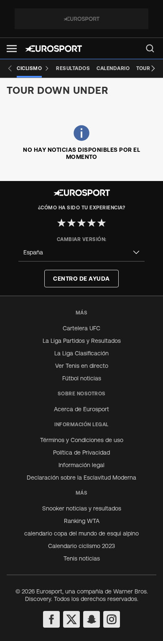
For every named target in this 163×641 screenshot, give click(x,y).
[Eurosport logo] (53, 48)
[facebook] (51, 619)
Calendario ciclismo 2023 (81, 546)
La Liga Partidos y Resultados (82, 340)
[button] (12, 48)
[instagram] (111, 619)
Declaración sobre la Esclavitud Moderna (81, 477)
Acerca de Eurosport (81, 409)
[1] (61, 223)
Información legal (81, 465)
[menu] (150, 48)
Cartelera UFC (81, 328)
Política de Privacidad (81, 452)
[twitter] (71, 619)
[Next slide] (153, 68)
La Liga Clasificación (81, 353)
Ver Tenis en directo (81, 365)
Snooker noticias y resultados (81, 508)
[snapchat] (91, 619)
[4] (92, 223)
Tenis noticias (82, 558)
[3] (81, 223)
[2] (71, 223)
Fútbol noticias (81, 378)
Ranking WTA (81, 521)
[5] (102, 223)
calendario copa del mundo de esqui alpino (81, 533)
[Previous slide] (10, 68)
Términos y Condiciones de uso (81, 440)
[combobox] (81, 252)
